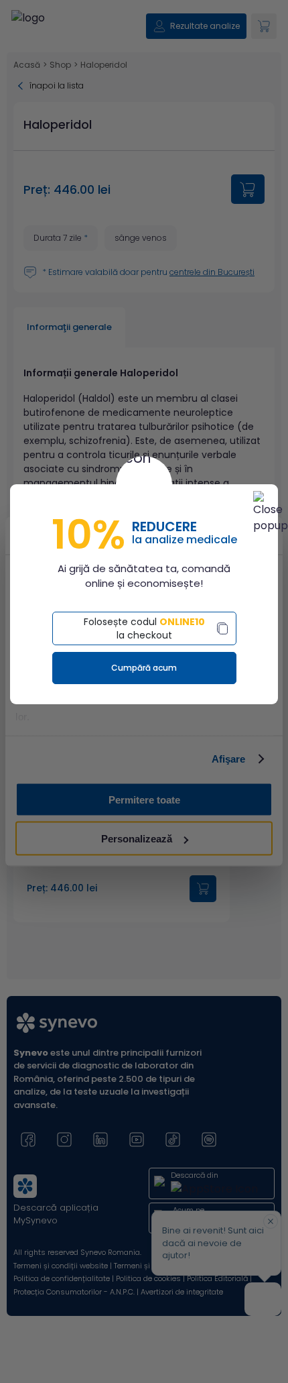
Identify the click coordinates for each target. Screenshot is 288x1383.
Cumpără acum (144, 667)
